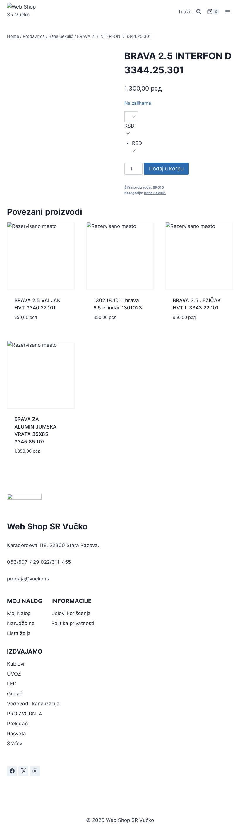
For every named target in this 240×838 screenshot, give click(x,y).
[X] (23, 771)
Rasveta (16, 734)
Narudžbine (21, 623)
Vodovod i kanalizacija (33, 704)
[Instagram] (35, 771)
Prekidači (18, 724)
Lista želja (19, 633)
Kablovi (15, 664)
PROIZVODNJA (24, 714)
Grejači (15, 694)
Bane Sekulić (155, 193)
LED (11, 684)
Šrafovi (15, 743)
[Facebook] (12, 771)
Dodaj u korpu (166, 168)
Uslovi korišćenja (71, 613)
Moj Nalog (19, 613)
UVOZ (14, 674)
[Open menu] (227, 11)
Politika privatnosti (72, 623)
